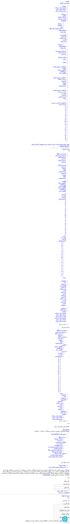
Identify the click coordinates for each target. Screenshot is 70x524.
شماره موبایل (65, 514)
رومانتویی (63, 308)
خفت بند (63, 195)
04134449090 (46, 475)
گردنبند (64, 194)
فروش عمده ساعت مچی (55, 456)
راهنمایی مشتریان (61, 442)
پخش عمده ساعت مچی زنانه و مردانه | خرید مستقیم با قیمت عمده (50, 144)
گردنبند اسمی (62, 199)
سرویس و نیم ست (60, 155)
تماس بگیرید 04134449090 (58, 434)
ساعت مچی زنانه (61, 314)
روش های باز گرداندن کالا (55, 450)
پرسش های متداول (57, 451)
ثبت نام (67, 495)
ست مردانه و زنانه (61, 316)
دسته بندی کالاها (61, 154)
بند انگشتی (63, 184)
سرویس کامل (62, 157)
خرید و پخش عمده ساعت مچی (57, 467)
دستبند (64, 168)
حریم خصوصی (58, 445)
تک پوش (63, 166)
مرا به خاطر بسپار (62, 491)
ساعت (64, 311)
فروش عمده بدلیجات (56, 455)
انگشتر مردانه (62, 183)
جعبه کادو (63, 310)
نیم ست (63, 158)
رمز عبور (66, 487)
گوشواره (63, 280)
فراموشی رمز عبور (63, 492)
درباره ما (60, 440)
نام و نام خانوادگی (64, 510)
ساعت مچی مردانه (60, 313)
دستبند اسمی (62, 171)
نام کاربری (66, 484)
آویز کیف (63, 292)
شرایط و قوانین (58, 448)
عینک (64, 293)
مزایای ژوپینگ (58, 438)
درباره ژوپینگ (62, 437)
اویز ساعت (63, 289)
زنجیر (64, 236)
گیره (64, 290)
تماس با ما (59, 443)
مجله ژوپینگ (62, 324)
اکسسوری (63, 285)
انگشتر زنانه (62, 186)
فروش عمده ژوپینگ (60, 453)
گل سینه (63, 287)
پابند (65, 282)
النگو (64, 170)
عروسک (63, 295)
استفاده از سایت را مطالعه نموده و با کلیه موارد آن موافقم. (46, 520)
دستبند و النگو (62, 165)
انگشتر (64, 181)
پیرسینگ (63, 284)
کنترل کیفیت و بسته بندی (55, 447)
